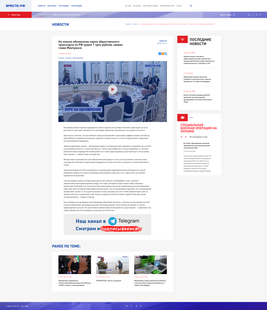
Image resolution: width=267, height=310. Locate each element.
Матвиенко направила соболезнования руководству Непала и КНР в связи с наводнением (74, 282)
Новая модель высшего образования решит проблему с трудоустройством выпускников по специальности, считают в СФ (199, 59)
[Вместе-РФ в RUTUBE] (260, 14)
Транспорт (61, 58)
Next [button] (186, 137)
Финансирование (77, 58)
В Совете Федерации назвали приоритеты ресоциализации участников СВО (197, 145)
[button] (191, 6)
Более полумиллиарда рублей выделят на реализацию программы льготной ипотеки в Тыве (198, 98)
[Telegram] (165, 53)
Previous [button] (181, 137)
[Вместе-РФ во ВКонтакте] (249, 14)
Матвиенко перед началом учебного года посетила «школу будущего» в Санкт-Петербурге (150, 282)
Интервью (52, 6)
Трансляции (76, 6)
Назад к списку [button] (162, 43)
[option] (199, 157)
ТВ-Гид (128, 6)
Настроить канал (150, 6)
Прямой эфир (15, 15)
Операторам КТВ (167, 6)
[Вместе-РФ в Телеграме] (256, 14)
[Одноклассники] (162, 53)
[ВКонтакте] (160, 53)
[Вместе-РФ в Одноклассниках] (253, 14)
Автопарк (68, 58)
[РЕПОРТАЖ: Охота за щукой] (112, 264)
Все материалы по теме (198, 137)
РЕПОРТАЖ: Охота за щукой (108, 280)
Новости (41, 6)
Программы (64, 6)
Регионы (137, 6)
